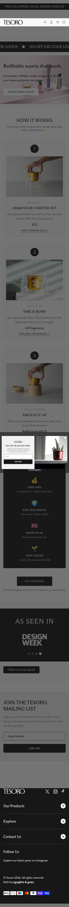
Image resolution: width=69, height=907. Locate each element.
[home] (14, 791)
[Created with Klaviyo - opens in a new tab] (34, 470)
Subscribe (18, 462)
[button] (45, 22)
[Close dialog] (65, 438)
